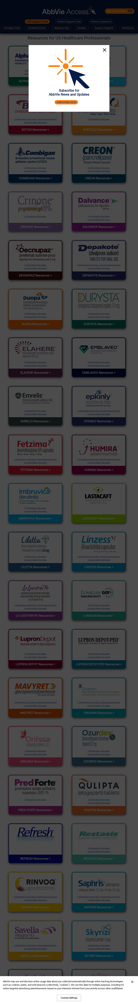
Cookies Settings (69, 998)
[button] (104, 50)
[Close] (132, 982)
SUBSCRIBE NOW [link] (66, 102)
